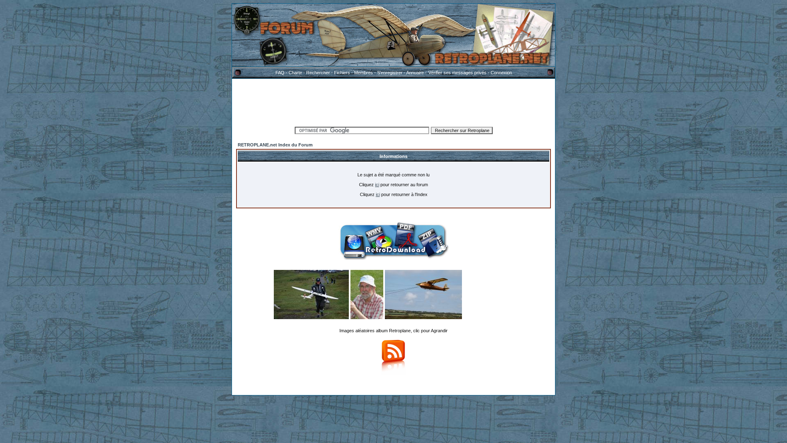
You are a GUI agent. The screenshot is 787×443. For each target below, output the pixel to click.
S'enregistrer (390, 72)
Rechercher (318, 72)
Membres (363, 72)
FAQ (279, 72)
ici (377, 184)
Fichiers (342, 72)
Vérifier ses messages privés (457, 72)
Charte (295, 72)
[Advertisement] (393, 101)
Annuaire (415, 72)
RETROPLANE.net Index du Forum (275, 144)
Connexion (501, 72)
